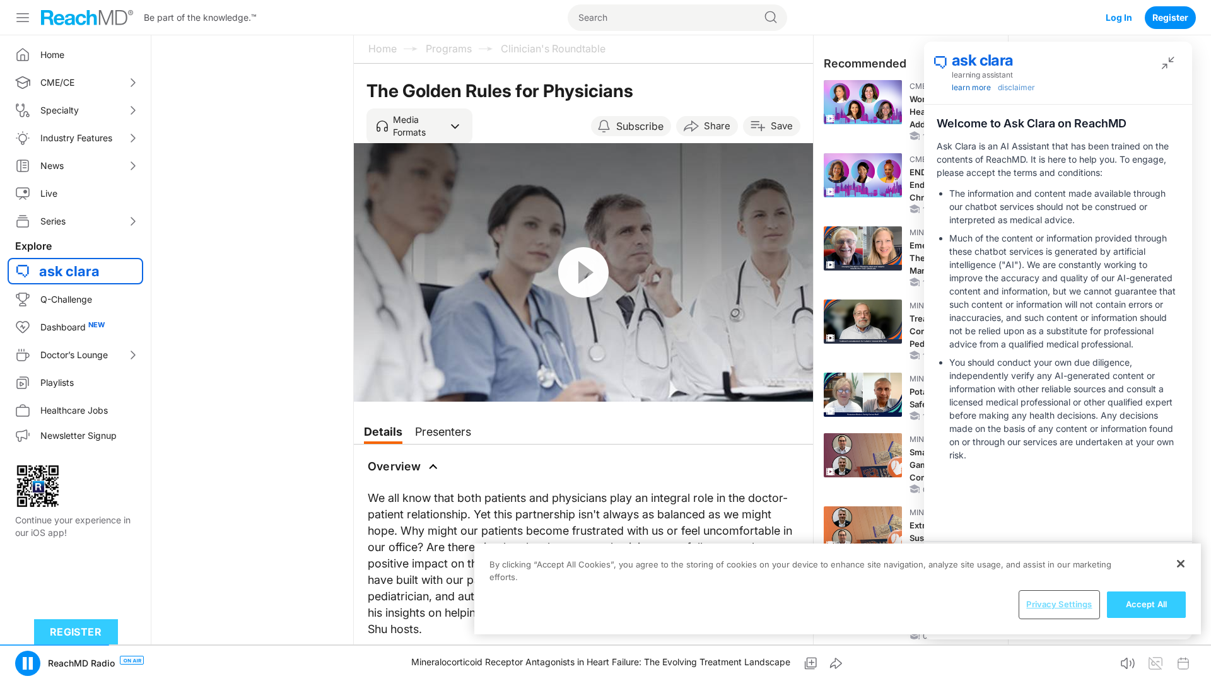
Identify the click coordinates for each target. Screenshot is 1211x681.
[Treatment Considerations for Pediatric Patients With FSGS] (863, 322)
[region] (837, 589)
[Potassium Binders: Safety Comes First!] (863, 395)
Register (1170, 17)
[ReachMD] (87, 17)
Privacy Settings (1059, 604)
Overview (394, 466)
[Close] (1181, 564)
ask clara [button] (69, 271)
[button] (419, 126)
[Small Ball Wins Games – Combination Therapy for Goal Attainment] (863, 455)
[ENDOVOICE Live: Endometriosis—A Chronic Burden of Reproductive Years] (863, 175)
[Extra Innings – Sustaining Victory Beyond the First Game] (863, 528)
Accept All (1146, 604)
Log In (1119, 17)
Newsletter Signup (78, 435)
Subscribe (640, 126)
